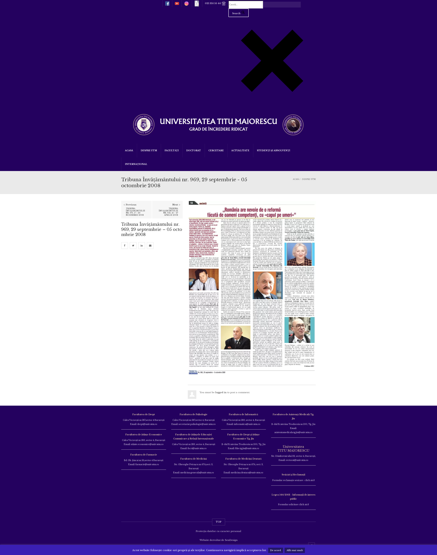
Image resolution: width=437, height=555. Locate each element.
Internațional (136, 164)
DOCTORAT (193, 150)
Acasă (129, 150)
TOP (218, 521)
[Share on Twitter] (133, 245)
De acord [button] (275, 550)
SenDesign (231, 540)
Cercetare (216, 150)
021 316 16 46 (213, 3)
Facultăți (172, 150)
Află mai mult (295, 550)
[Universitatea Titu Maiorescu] (218, 124)
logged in (221, 392)
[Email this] (150, 245)
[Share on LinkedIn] (141, 245)
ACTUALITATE (240, 150)
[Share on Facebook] (124, 245)
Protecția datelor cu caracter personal (218, 531)
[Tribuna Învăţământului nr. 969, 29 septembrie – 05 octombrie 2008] (252, 287)
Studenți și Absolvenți (273, 150)
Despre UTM (149, 150)
